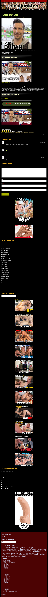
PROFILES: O (7, 578)
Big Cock (27, 547)
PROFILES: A (6, 563)
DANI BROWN (5, 268)
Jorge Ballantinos (12, 486)
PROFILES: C (6, 565)
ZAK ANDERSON (5, 278)
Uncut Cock (32, 132)
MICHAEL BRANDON (10, 475)
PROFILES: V (6, 586)
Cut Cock (29, 549)
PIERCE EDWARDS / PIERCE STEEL (15, 477)
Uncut (16, 556)
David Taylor (12, 479)
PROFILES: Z (6, 590)
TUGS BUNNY (5, 274)
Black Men (3, 549)
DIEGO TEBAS (5, 287)
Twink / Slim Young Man (8, 556)
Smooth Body (26, 132)
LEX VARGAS (5, 246)
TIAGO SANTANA (5, 280)
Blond (7, 549)
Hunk (3, 553)
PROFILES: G (7, 569)
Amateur (3, 547)
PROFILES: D (6, 566)
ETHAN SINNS (5, 270)
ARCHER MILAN (5, 272)
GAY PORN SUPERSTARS (9, 562)
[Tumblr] (4, 537)
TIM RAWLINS (8, 473)
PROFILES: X (6, 588)
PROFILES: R (6, 581)
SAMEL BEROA (5, 250)
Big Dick (32, 548)
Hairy (30, 552)
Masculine (28, 553)
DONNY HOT (5, 286)
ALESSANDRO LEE (6, 284)
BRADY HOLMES (5, 276)
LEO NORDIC (5, 252)
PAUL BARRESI (12, 480)
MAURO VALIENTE (6, 254)
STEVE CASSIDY (5, 244)
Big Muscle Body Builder (40, 547)
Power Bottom (7, 554)
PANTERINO (4, 264)
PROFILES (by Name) (7, 561)
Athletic (8, 547)
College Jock (9, 132)
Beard (6, 132)
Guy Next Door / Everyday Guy (15, 132)
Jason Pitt (12, 484)
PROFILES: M (7, 576)
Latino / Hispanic (9, 553)
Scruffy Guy (22, 132)
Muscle (32, 553)
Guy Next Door (7, 552)
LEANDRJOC (5, 262)
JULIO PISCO (5, 266)
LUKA (3, 256)
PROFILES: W (7, 587)
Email (3, 183)
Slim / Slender (22, 555)
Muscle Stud (39, 553)
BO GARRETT (5, 242)
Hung (42, 552)
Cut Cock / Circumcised (39, 549)
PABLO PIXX (4, 289)
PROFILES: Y (6, 589)
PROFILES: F (6, 568)
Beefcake (22, 547)
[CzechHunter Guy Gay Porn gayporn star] (17, 104)
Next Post (43, 134)
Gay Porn (28, 550)
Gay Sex (41, 550)
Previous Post (5, 134)
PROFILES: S (6, 582)
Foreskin (25, 550)
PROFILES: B (6, 564)
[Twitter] (2, 537)
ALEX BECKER (5, 282)
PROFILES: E (6, 567)
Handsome (36, 552)
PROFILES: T (6, 583)
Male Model (15, 553)
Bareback (3, 132)
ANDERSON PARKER (6, 260)
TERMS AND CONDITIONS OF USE (10, 591)
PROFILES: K (6, 574)
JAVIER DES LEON (6, 258)
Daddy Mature (20, 550)
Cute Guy (5, 550)
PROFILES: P (6, 579)
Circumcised (11, 549)
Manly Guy (22, 553)
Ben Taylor (7, 488)
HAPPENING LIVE (6, 560)
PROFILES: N (6, 577)
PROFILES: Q (7, 580)
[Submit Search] (2, 296)
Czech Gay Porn (12, 550)
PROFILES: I (6, 572)
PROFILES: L (6, 575)
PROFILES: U (6, 584)
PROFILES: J (6, 573)
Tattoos (30, 132)
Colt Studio (26, 549)
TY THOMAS (14, 482)
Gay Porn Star (36, 550)
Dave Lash (11, 471)
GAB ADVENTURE (6, 248)
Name (3, 179)
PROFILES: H (6, 570)
